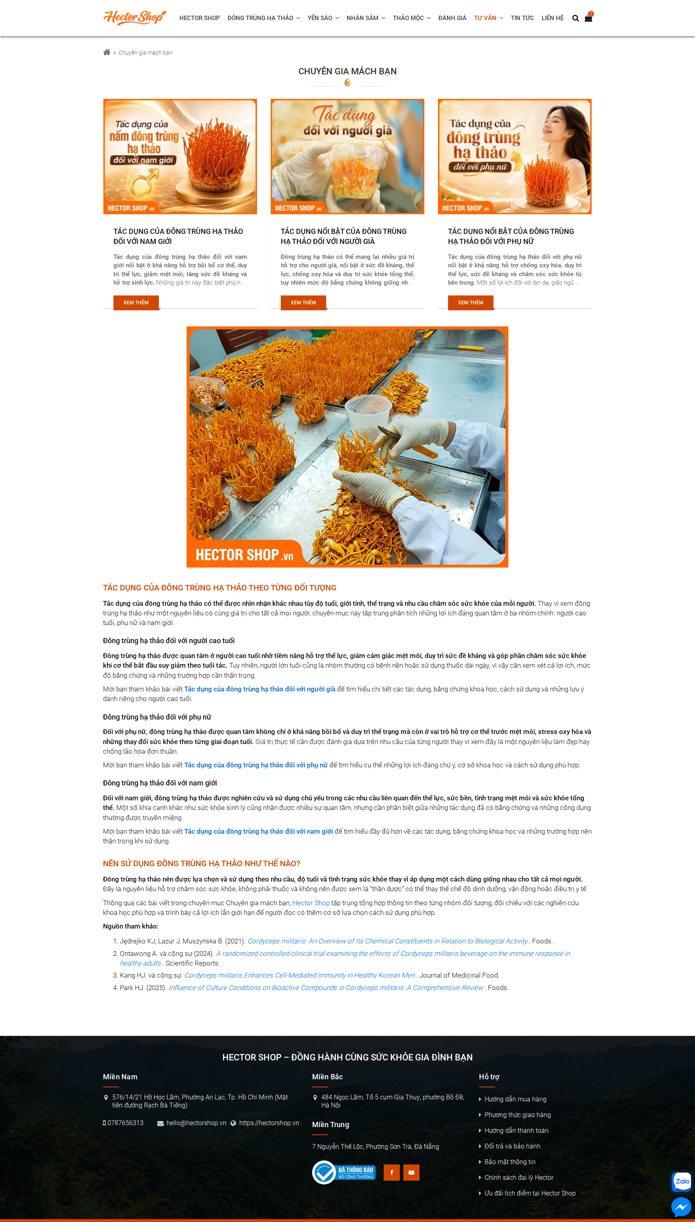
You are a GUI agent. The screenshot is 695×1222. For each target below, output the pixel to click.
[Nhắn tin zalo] (681, 1182)
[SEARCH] (576, 18)
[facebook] (392, 1173)
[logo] (139, 18)
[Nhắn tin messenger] (681, 1208)
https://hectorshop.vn (269, 1123)
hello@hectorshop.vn (196, 1123)
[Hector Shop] (107, 53)
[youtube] (411, 1173)
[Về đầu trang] (681, 490)
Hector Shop (311, 903)
